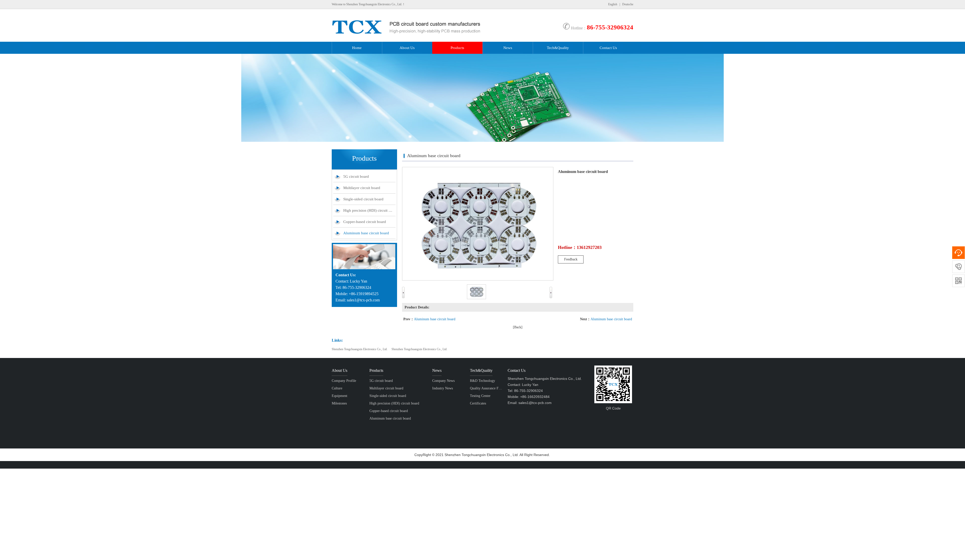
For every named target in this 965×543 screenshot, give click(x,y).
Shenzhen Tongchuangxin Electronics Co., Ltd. (360, 349)
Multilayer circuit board (361, 188)
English (612, 4)
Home (357, 48)
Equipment (339, 396)
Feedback (570, 259)
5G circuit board (356, 176)
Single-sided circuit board (363, 199)
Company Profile (344, 381)
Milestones (339, 403)
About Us (407, 48)
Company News (443, 381)
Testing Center (480, 396)
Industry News (442, 388)
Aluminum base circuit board (366, 233)
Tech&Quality (558, 48)
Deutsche (627, 4)
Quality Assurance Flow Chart (486, 388)
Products (457, 48)
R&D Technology (482, 381)
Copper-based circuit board (364, 222)
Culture (337, 388)
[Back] (517, 327)
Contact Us (608, 48)
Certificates (478, 403)
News (507, 48)
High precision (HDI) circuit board (368, 210)
